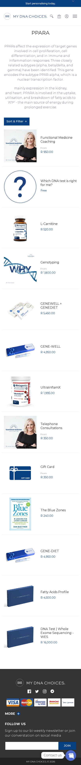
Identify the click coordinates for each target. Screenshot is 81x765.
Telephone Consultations (51, 426)
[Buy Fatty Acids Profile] (20, 595)
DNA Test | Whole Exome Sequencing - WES (57, 633)
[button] (51, 16)
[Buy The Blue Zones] (20, 514)
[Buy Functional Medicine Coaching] (20, 145)
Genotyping (49, 262)
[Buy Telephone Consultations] (20, 432)
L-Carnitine (49, 224)
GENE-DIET (49, 551)
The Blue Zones (53, 510)
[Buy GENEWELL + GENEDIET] (20, 309)
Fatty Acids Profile (54, 592)
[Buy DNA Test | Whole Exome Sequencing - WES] (20, 636)
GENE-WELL (50, 346)
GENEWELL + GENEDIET (51, 305)
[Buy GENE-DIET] (20, 555)
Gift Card (47, 467)
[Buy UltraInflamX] (20, 391)
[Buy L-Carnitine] (20, 227)
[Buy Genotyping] (20, 268)
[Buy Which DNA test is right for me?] (20, 186)
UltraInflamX (50, 387)
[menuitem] (51, 16)
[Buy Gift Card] (20, 473)
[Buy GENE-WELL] (20, 350)
